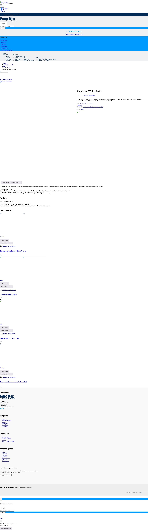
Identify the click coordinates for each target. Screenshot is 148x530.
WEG (7, 56)
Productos (4, 40)
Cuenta (3, 11)
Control (37, 57)
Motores (5, 54)
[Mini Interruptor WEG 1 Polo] (11, 301)
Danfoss (26, 59)
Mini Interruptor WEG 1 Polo (9, 338)
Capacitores (6, 67)
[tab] (5, 182)
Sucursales (4, 46)
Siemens (8, 60)
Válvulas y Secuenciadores (49, 59)
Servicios (3, 42)
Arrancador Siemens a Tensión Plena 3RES (13, 382)
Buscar (2, 28)
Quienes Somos (6, 437)
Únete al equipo (6, 458)
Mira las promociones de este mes (74, 34)
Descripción (5, 182)
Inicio (2, 7)
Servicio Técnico (6, 438)
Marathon (8, 59)
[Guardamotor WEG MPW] (23, 257)
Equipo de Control (8, 64)
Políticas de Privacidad (8, 441)
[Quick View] (11, 243)
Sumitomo (17, 60)
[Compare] (0, 248)
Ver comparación (6, 528)
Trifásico (4, 426)
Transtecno (18, 56)
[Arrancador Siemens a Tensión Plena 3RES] (11, 345)
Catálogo (3, 44)
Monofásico (5, 425)
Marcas (4, 440)
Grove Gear (18, 59)
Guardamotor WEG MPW (8, 294)
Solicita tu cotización (6, 50)
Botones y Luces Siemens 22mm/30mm (13, 251)
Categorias (3, 23)
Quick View (4, 243)
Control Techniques (29, 60)
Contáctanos (4, 48)
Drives (23, 56)
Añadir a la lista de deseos (86, 104)
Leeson (8, 57)
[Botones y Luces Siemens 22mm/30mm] (23, 214)
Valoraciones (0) (15, 182)
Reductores (15, 54)
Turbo (47, 60)
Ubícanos (4, 459)
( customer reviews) (89, 95)
